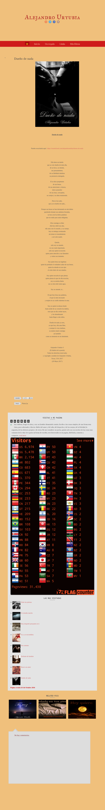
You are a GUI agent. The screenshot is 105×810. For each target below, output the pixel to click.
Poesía (25, 403)
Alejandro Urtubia (52, 17)
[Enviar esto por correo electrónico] (24, 398)
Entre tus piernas (26, 602)
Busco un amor (26, 667)
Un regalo (50, 43)
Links (62, 43)
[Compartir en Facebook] (30, 398)
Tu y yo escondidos (27, 635)
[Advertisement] (57, 379)
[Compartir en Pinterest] (32, 398)
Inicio (37, 43)
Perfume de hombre (27, 656)
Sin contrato (25, 645)
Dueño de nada (26, 678)
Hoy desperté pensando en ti (30, 624)
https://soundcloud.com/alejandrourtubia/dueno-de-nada (65, 148)
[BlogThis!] (26, 398)
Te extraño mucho (27, 613)
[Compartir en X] (28, 398)
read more (22, 435)
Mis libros (75, 43)
